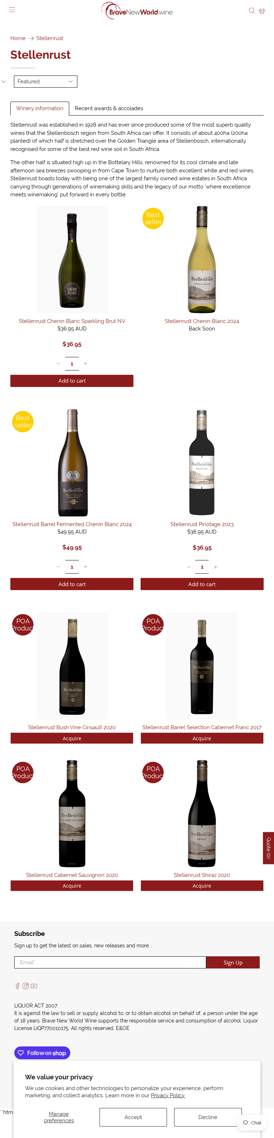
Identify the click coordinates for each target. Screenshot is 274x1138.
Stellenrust (49, 38)
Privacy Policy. (168, 1095)
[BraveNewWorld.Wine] (137, 11)
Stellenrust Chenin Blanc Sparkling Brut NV (72, 321)
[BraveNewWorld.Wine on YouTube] (34, 987)
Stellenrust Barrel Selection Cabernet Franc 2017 (202, 727)
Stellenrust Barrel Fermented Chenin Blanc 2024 (72, 524)
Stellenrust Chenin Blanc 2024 (202, 321)
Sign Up (233, 962)
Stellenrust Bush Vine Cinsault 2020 (72, 727)
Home (18, 38)
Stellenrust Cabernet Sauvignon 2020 (72, 875)
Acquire (72, 738)
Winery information (40, 108)
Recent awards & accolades (109, 108)
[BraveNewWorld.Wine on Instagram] (25, 987)
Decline (207, 1117)
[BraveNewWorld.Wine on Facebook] (17, 987)
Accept (133, 1117)
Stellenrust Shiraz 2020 (202, 875)
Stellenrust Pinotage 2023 (202, 524)
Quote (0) (269, 848)
